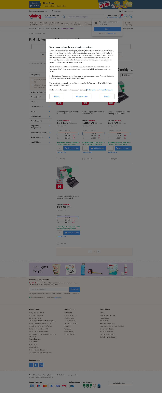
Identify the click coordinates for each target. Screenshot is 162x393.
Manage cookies (82, 96)
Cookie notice (91, 90)
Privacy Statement (106, 90)
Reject (56, 96)
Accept (107, 96)
